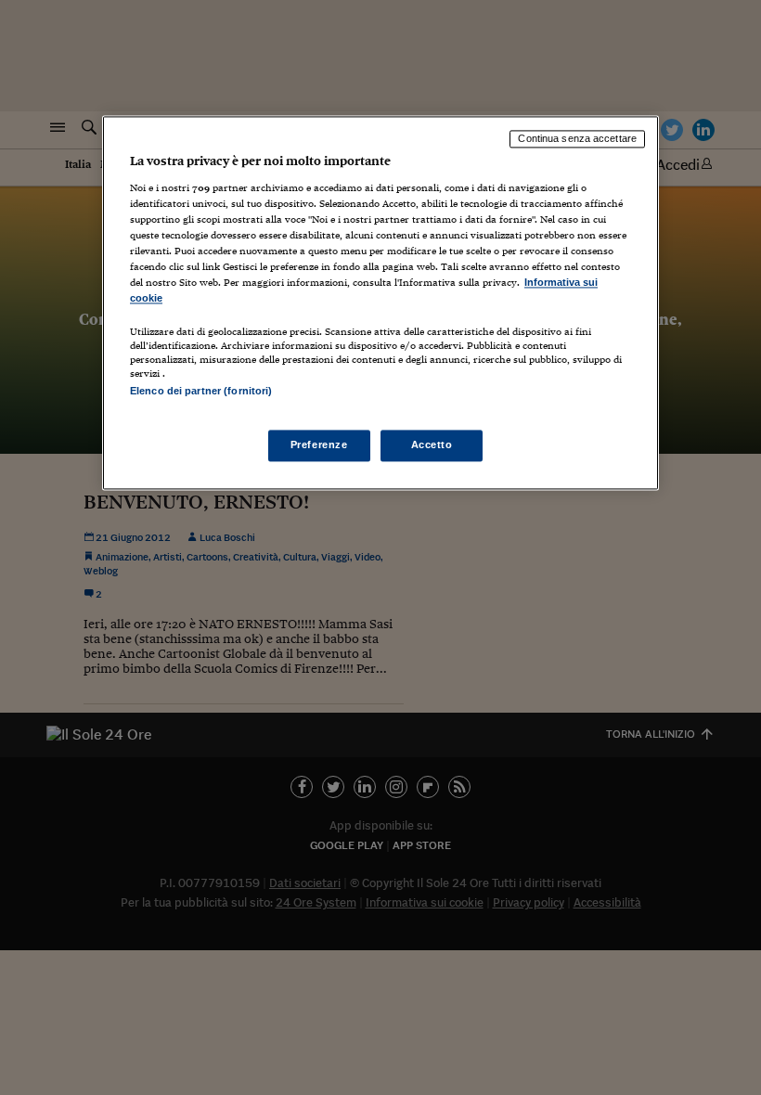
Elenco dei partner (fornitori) (201, 391)
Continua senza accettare (577, 138)
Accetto (432, 445)
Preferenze (319, 445)
